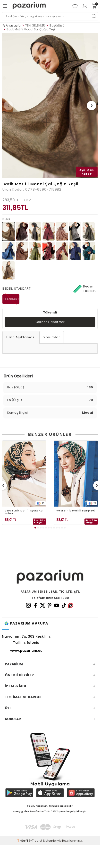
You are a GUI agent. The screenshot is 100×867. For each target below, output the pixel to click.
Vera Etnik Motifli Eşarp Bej (75, 510)
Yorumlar (51, 337)
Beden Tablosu (90, 288)
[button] (8, 105)
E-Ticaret (35, 841)
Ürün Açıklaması (21, 337)
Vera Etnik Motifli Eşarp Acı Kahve (24, 512)
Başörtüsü (57, 25)
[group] (50, 105)
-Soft (23, 841)
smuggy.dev (21, 811)
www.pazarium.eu (26, 650)
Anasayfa (13, 25)
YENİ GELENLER (35, 25)
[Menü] (5, 6)
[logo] (29, 6)
